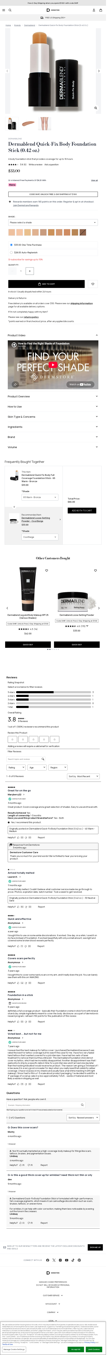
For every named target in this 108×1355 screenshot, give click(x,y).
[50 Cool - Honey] (67, 232)
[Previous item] (7, 608)
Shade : (12, 216)
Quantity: (13, 265)
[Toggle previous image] (7, 71)
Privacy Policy (89, 1342)
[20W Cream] (35, 232)
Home (8, 25)
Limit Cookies (94, 1349)
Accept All (75, 1349)
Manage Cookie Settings (14, 1349)
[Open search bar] (10, 10)
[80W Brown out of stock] (82, 232)
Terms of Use (7, 1344)
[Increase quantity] (30, 271)
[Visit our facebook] (48, 1260)
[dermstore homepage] (53, 10)
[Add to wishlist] (93, 284)
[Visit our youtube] (66, 1260)
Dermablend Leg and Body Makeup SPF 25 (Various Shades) (28, 616)
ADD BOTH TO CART (82, 510)
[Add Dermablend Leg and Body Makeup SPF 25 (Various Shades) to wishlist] (46, 570)
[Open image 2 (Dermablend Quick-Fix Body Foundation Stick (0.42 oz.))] (28, 123)
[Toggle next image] (99, 71)
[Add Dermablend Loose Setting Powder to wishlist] (95, 570)
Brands (17, 25)
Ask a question (52, 164)
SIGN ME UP (95, 1247)
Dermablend (29, 25)
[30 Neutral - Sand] (27, 232)
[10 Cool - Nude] (11, 232)
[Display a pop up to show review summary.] (87, 626)
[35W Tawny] (43, 232)
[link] (94, 10)
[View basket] (101, 10)
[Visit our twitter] (54, 1260)
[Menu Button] (3, 10)
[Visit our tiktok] (73, 1260)
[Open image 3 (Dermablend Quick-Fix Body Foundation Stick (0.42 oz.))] (44, 123)
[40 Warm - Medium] (75, 232)
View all (94, 180)
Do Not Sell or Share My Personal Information (53, 1286)
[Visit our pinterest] (79, 1260)
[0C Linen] (19, 232)
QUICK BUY (28, 644)
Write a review (35, 164)
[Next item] (99, 608)
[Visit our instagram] (60, 1260)
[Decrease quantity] (12, 271)
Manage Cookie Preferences (53, 1282)
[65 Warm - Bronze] (51, 232)
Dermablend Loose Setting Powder (77, 615)
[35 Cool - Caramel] (59, 232)
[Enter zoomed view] (96, 108)
